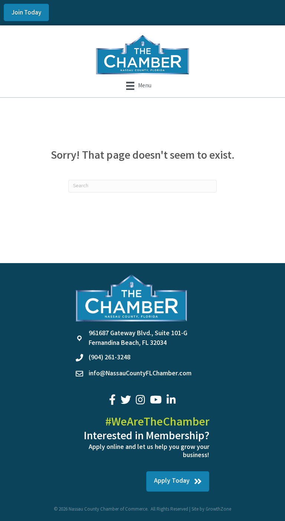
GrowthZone (218, 509)
